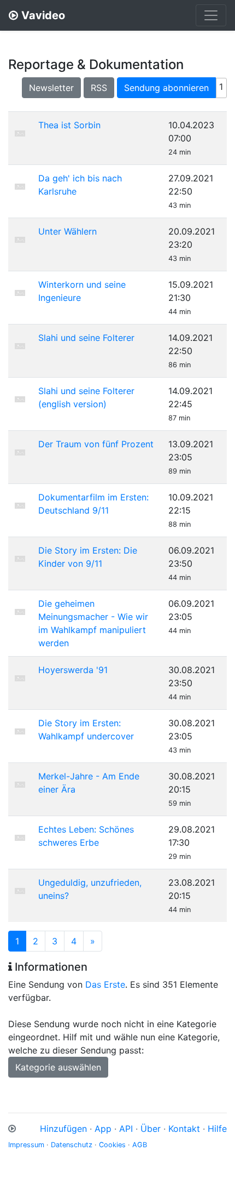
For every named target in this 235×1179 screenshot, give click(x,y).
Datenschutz (71, 1145)
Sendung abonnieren (166, 87)
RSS (99, 87)
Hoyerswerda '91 (73, 669)
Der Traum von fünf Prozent (96, 443)
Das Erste (105, 984)
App (103, 1128)
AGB (139, 1145)
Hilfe (217, 1128)
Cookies (112, 1145)
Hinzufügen (63, 1128)
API (126, 1128)
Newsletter (51, 87)
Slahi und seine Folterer (86, 337)
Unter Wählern (67, 231)
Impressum (26, 1145)
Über (150, 1128)
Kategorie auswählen (58, 1067)
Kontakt (184, 1128)
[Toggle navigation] (211, 15)
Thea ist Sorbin (69, 124)
